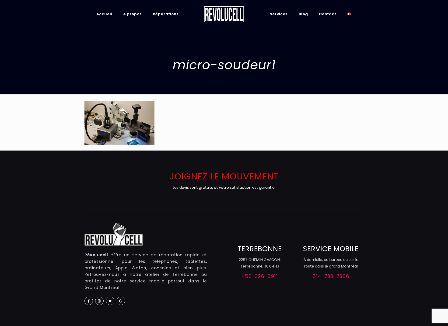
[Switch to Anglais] (349, 14)
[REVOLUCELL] (223, 14)
